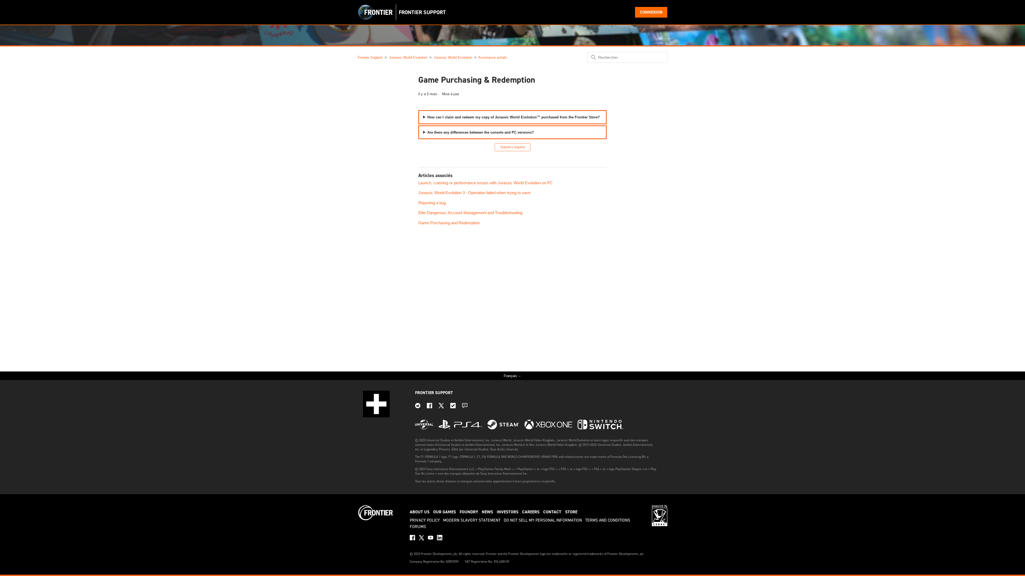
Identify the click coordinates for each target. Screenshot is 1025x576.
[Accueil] (375, 12)
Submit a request (512, 147)
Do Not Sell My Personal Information (543, 520)
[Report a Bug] (453, 407)
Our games (444, 512)
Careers (530, 512)
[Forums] (464, 407)
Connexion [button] (651, 12)
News (487, 512)
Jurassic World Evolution (408, 57)
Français (511, 376)
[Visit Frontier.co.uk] (376, 519)
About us (419, 512)
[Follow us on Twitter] (441, 407)
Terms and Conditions (607, 520)
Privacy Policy (425, 520)
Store (571, 512)
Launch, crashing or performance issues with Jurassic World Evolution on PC (485, 183)
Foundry (469, 512)
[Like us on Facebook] (429, 407)
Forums (418, 526)
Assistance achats (492, 57)
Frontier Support (370, 57)
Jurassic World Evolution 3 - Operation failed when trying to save (474, 192)
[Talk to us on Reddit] (417, 407)
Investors (507, 512)
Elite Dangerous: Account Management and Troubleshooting (470, 212)
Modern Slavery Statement (471, 520)
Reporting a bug (432, 203)
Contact (552, 512)
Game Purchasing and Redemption (449, 223)
